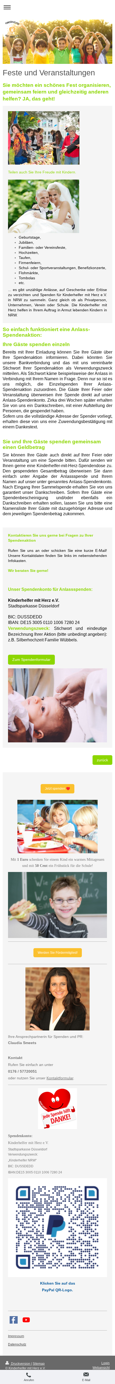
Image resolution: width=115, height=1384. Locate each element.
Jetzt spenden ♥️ (57, 788)
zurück (102, 760)
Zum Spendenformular (31, 659)
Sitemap (39, 1364)
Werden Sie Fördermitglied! (58, 953)
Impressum (16, 1336)
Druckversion (20, 1364)
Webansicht (101, 1368)
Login (105, 1363)
